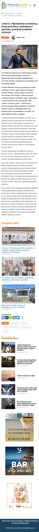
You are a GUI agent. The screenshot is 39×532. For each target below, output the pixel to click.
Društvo (19, 343)
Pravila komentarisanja (20, 523)
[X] (7, 317)
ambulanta (15, 323)
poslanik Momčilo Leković (10, 327)
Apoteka (24, 323)
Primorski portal (26, 327)
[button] (30, 5)
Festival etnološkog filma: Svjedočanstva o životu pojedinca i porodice (27, 361)
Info (18, 373)
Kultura (19, 358)
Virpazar (5, 331)
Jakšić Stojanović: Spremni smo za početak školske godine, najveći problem (26, 347)
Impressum (6, 521)
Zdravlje (19, 13)
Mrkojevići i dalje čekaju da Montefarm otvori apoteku (13, 306)
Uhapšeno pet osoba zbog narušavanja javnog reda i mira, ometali (27, 389)
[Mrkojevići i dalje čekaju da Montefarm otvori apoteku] (18, 293)
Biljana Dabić (21, 37)
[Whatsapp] (10, 317)
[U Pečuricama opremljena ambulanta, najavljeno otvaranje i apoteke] (18, 266)
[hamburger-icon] (34, 5)
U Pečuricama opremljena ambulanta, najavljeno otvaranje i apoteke (18, 279)
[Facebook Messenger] (18, 317)
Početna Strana (8, 13)
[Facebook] (3, 317)
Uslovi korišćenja (17, 521)
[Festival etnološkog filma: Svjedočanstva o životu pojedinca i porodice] (8, 361)
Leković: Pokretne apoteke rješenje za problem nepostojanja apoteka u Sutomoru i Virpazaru (18, 250)
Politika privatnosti (31, 521)
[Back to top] (34, 515)
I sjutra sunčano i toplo (26, 376)
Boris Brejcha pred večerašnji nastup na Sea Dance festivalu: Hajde (26, 403)
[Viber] (14, 317)
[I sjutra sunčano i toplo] (8, 375)
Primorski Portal (16, 528)
